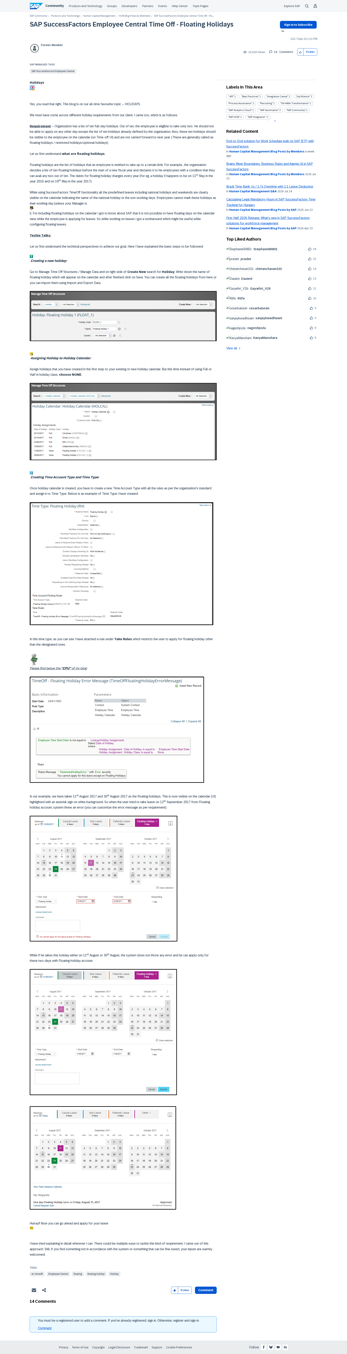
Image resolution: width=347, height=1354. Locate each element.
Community (54, 5)
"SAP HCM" (234, 117)
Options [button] (282, 32)
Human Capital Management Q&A (253, 191)
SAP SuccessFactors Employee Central (53, 71)
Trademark (141, 1347)
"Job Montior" (303, 96)
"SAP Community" (296, 110)
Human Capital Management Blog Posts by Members (266, 151)
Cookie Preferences (179, 1347)
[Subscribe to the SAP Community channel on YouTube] (278, 1347)
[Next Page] (274, 121)
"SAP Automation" (269, 110)
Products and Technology (85, 6)
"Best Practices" (250, 96)
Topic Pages (200, 6)
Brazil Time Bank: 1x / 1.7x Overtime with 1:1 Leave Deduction (269, 186)
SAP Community (38, 16)
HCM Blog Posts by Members (134, 16)
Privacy (63, 1347)
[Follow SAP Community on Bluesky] (270, 1347)
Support (157, 1347)
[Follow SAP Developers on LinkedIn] (285, 1347)
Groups (112, 6)
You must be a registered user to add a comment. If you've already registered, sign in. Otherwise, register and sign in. (118, 1320)
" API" (231, 96)
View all (231, 348)
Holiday (114, 1274)
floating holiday (96, 1274)
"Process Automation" (240, 103)
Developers (129, 6)
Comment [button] (205, 1290)
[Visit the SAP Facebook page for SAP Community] (263, 1347)
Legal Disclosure (119, 1347)
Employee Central (58, 1274)
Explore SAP (292, 6)
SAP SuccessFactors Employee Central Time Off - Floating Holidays (132, 24)
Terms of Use (80, 1347)
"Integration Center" (277, 96)
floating (78, 1274)
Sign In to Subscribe (298, 24)
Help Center (180, 6)
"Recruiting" (266, 103)
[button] (300, 52)
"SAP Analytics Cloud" (240, 110)
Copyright (98, 1347)
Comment (45, 1328)
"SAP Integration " (256, 117)
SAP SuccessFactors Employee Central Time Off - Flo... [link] (183, 16)
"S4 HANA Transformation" (294, 103)
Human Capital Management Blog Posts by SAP (263, 209)
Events (162, 6)
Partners (147, 6)
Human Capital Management (99, 16)
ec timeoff (37, 1274)
